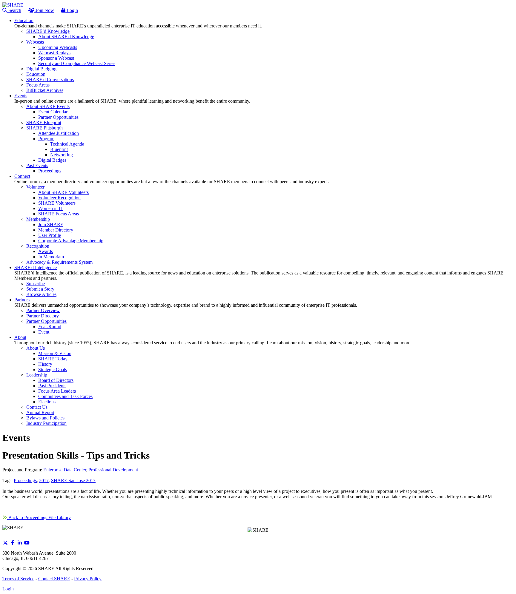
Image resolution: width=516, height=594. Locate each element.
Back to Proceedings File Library (39, 517)
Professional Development (113, 469)
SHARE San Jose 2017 (73, 480)
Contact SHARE (54, 578)
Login (71, 10)
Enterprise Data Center (64, 469)
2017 (44, 480)
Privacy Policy (88, 578)
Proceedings (25, 480)
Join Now (44, 10)
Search (14, 10)
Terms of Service (18, 578)
